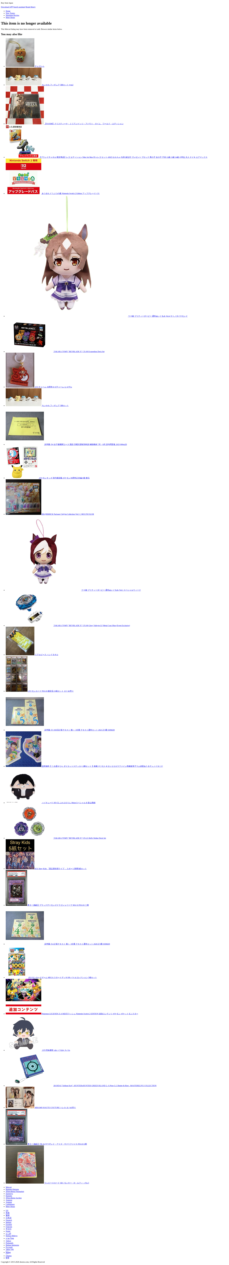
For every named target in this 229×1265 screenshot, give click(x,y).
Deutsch (9, 1220)
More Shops (10, 17)
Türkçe (8, 1241)
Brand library (31, 7)
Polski (8, 1231)
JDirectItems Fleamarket (15, 1191)
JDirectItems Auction (14, 1198)
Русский (9, 1247)
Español (9, 1225)
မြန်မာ (8, 1252)
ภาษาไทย (10, 1238)
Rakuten (9, 1196)
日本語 (8, 1218)
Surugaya (9, 1194)
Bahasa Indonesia (12, 1245)
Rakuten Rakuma (12, 1189)
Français (9, 1227)
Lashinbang (10, 1204)
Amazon (9, 1200)
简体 (8, 1213)
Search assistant (19, 7)
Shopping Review (12, 15)
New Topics (10, 13)
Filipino (9, 1256)
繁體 (8, 1215)
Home (8, 11)
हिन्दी (7, 1258)
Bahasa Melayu (11, 1236)
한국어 (8, 1229)
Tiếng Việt (10, 1249)
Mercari (9, 1187)
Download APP (7, 7)
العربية (8, 1234)
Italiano (8, 1222)
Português (9, 1243)
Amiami (9, 1202)
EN (7, 1211)
